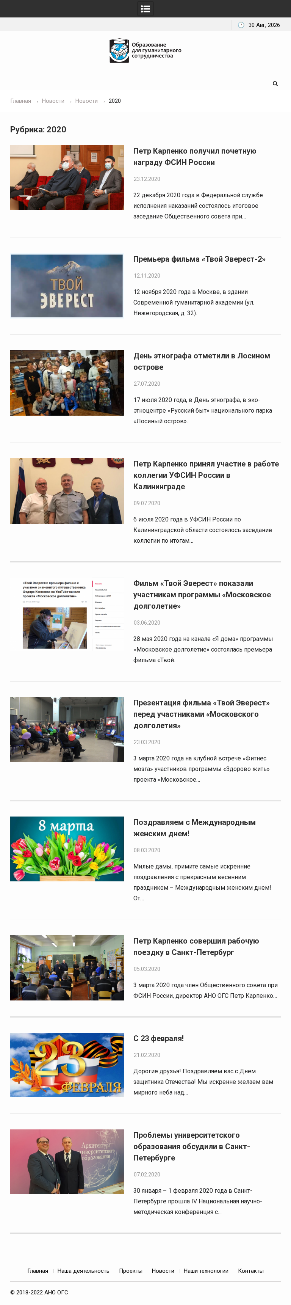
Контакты (251, 1271)
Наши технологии (206, 1271)
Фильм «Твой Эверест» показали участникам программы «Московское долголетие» (202, 595)
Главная (37, 1271)
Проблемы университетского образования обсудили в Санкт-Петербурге (191, 1146)
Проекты (130, 1271)
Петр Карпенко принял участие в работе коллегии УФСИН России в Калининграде (206, 475)
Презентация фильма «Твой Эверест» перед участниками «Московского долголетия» (201, 714)
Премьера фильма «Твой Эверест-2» (199, 259)
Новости (163, 1271)
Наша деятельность (84, 1271)
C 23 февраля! (158, 1038)
